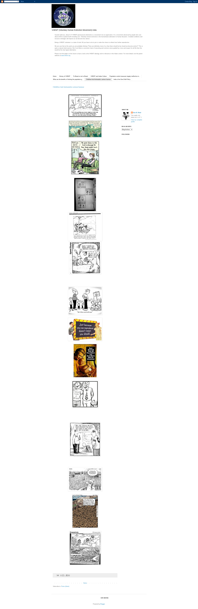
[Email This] (61, 575)
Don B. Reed (137, 112)
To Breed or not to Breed (80, 76)
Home (54, 76)
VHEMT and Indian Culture (99, 76)
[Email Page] (57, 575)
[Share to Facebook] (67, 575)
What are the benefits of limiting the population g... (68, 79)
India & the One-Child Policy (122, 79)
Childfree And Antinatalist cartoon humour (98, 79)
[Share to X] (65, 575)
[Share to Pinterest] (69, 575)
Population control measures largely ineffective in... (125, 76)
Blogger (102, 604)
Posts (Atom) (65, 586)
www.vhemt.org (65, 55)
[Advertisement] (132, 95)
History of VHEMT (64, 76)
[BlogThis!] (63, 575)
